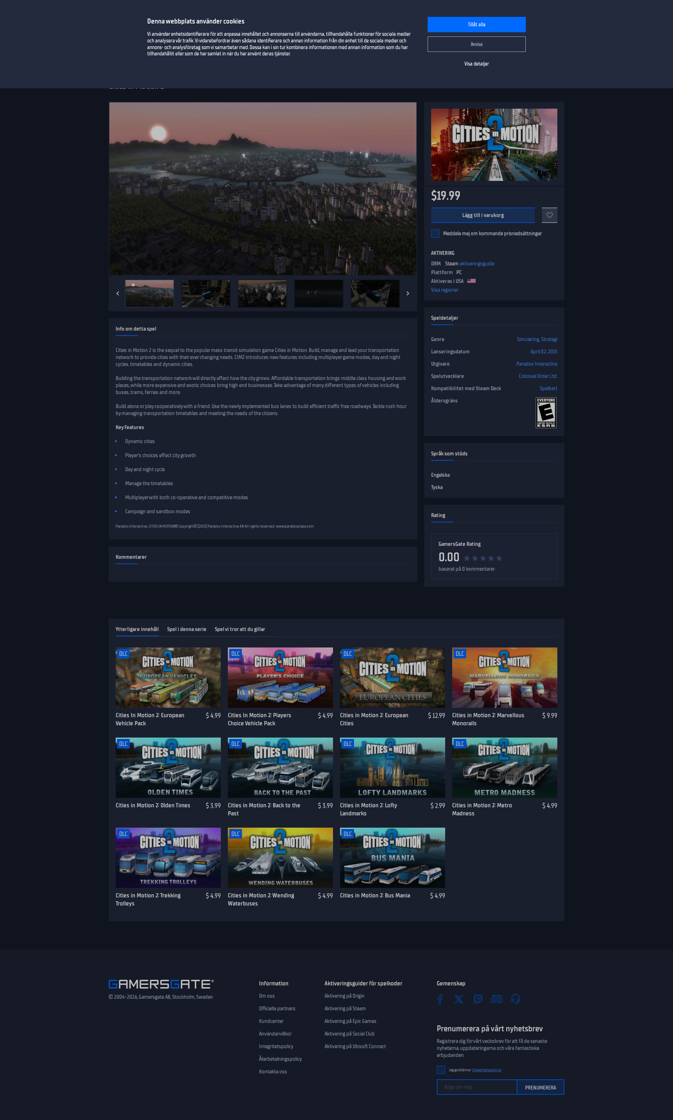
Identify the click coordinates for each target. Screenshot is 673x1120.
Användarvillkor (275, 1033)
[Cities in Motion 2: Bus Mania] (392, 858)
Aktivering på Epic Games (350, 1021)
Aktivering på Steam (345, 1008)
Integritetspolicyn (487, 1070)
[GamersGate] (161, 989)
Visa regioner (444, 289)
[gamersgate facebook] (439, 999)
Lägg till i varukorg (483, 215)
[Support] (515, 999)
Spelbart (548, 388)
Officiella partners (277, 1008)
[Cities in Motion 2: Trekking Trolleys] (168, 858)
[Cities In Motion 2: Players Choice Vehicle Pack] (280, 677)
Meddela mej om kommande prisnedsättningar (492, 233)
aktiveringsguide (477, 263)
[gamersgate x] (458, 999)
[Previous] (117, 293)
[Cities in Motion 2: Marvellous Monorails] (504, 677)
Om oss (267, 995)
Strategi (549, 339)
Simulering (528, 339)
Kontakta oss (273, 1071)
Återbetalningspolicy (280, 1059)
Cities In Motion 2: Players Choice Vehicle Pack (259, 719)
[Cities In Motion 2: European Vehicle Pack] (168, 677)
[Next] (408, 293)
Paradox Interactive (536, 363)
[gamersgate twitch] (477, 999)
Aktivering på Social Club (350, 1033)
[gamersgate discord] (496, 999)
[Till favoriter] (549, 215)
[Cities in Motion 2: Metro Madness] (504, 768)
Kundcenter (271, 1021)
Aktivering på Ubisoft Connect (355, 1046)
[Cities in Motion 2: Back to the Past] (280, 768)
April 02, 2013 (544, 351)
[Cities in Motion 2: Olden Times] (168, 768)
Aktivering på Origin (345, 995)
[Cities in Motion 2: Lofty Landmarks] (392, 768)
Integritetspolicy (276, 1046)
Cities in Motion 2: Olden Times (153, 805)
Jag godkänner (475, 1070)
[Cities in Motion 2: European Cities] (392, 677)
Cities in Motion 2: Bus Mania (375, 895)
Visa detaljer (476, 64)
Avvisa (477, 44)
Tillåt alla (476, 24)
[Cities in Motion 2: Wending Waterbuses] (280, 858)
